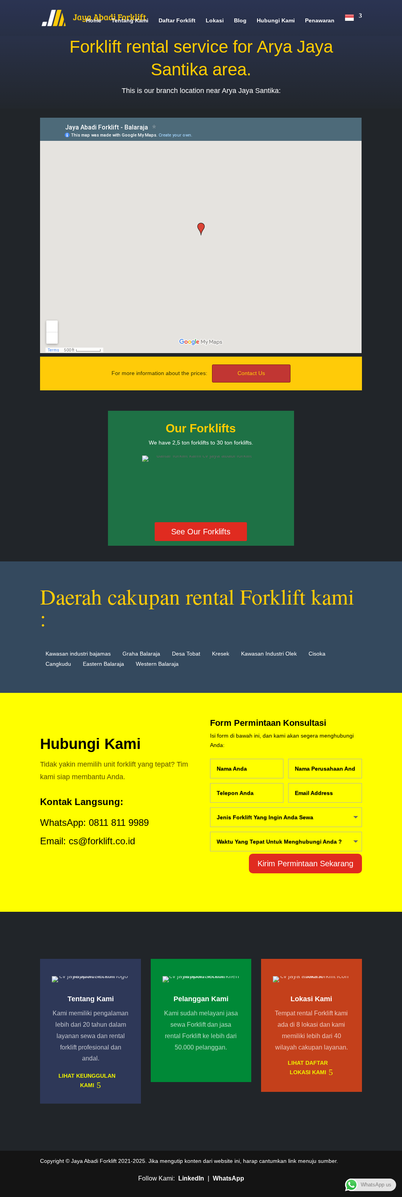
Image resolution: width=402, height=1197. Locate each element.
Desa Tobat (186, 653)
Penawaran (319, 21)
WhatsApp (228, 1178)
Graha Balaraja (141, 653)
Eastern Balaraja (103, 664)
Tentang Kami (129, 21)
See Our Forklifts (200, 531)
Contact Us (251, 373)
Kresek (220, 653)
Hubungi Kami (276, 21)
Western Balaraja (157, 664)
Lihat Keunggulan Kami (86, 1080)
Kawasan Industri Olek (269, 653)
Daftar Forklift (177, 21)
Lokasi (215, 21)
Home (93, 21)
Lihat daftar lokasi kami (308, 1067)
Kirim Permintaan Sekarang (305, 863)
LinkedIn (191, 1178)
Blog (240, 21)
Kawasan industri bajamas (78, 653)
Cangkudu (58, 664)
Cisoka (317, 653)
